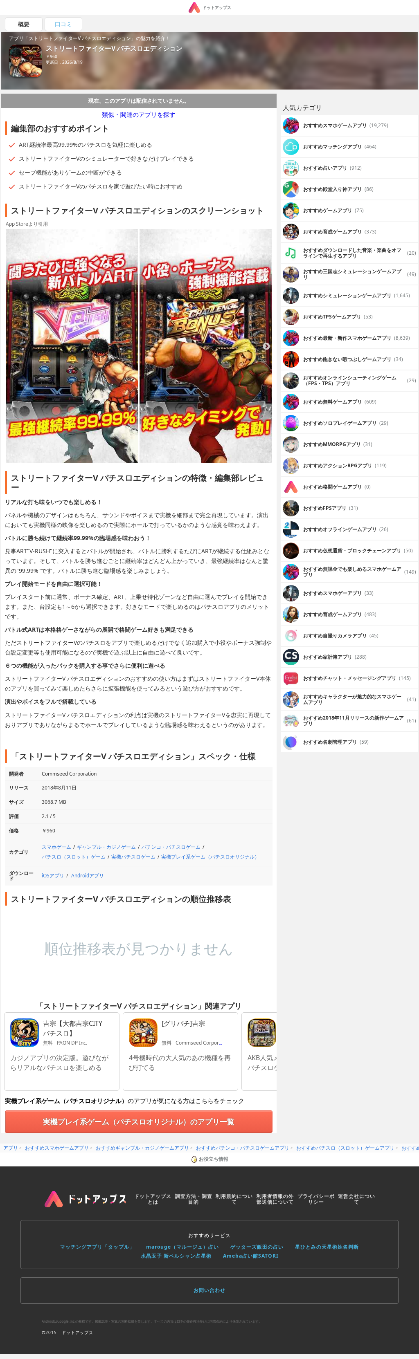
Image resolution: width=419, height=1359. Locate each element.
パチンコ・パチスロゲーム (171, 846)
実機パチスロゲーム (133, 856)
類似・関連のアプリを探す (139, 114)
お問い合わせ (209, 1290)
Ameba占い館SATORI (251, 1255)
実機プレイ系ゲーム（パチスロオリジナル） (210, 856)
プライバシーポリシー (316, 1199)
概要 (23, 24)
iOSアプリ (53, 875)
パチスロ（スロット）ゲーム (74, 856)
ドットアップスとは (152, 1199)
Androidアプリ (87, 875)
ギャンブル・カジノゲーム (106, 846)
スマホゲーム (56, 846)
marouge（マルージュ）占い (182, 1246)
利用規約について (234, 1199)
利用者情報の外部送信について (275, 1199)
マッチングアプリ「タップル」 (97, 1246)
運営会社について (356, 1199)
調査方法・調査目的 (193, 1199)
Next (266, 347)
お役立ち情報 (213, 1158)
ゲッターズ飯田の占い (257, 1246)
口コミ (63, 24)
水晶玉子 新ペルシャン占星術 (176, 1255)
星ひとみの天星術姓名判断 (327, 1246)
